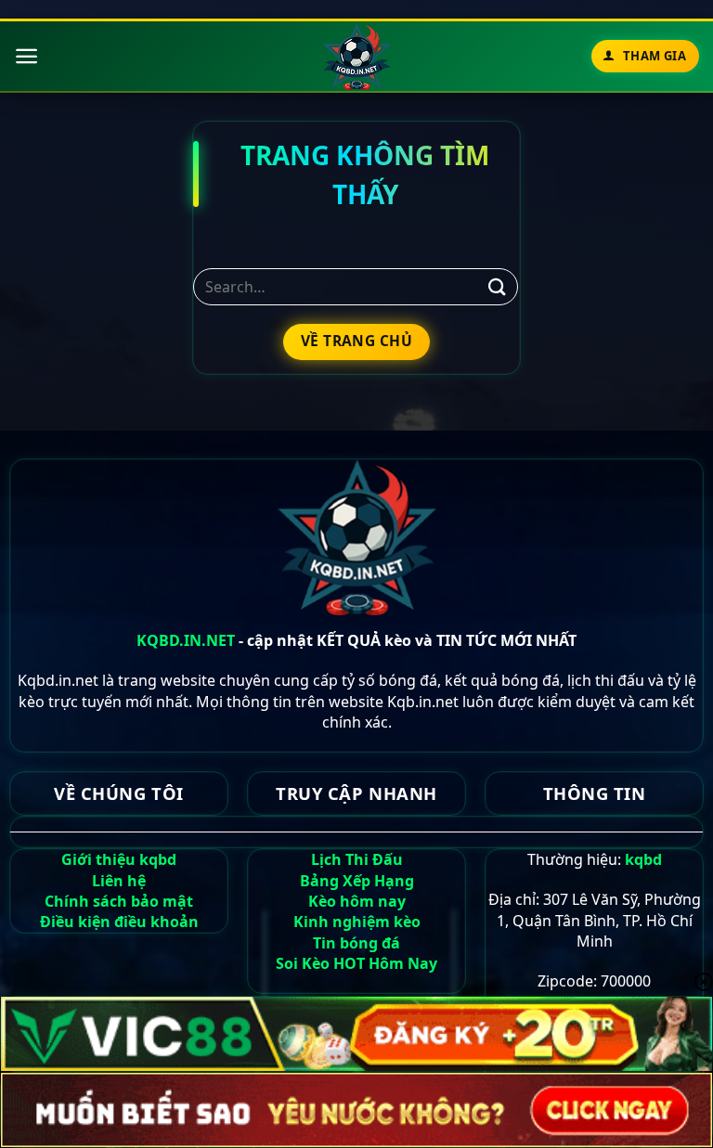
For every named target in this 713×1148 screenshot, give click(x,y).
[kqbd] (357, 56)
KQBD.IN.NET (185, 640)
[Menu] (26, 56)
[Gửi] (497, 286)
